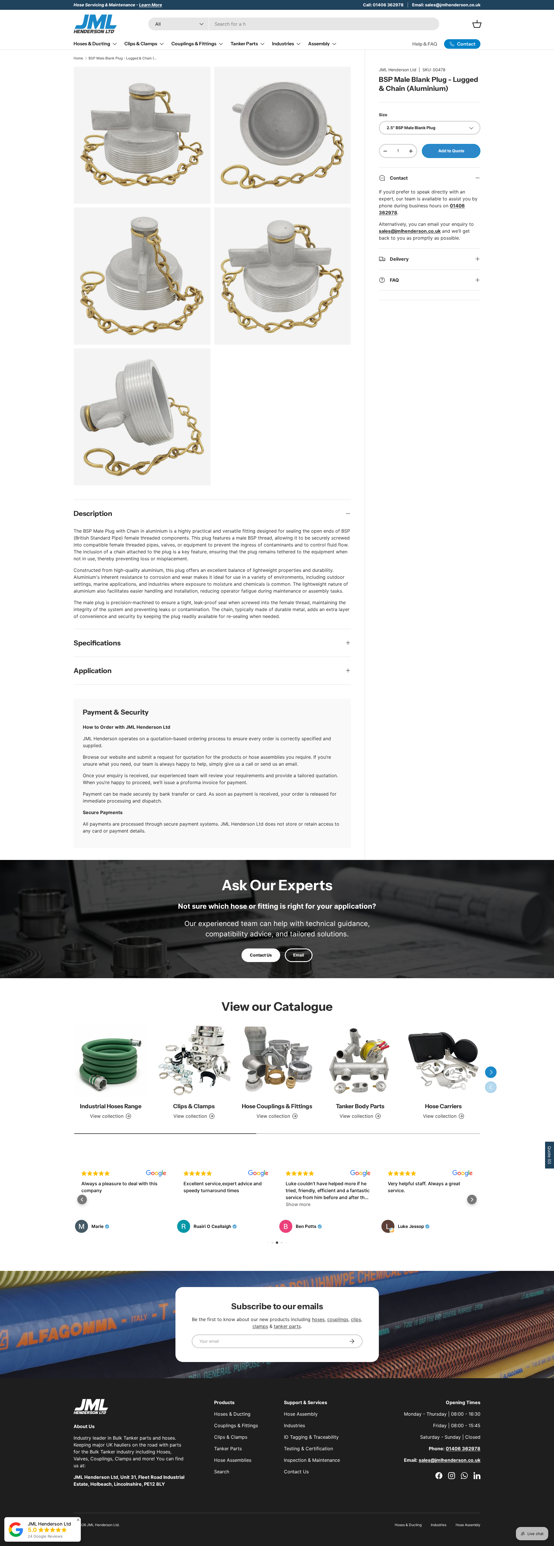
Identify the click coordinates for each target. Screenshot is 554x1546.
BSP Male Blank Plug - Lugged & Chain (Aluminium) (123, 58)
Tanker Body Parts (360, 1106)
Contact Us (261, 955)
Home (78, 58)
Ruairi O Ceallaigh (110, 1226)
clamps (260, 1326)
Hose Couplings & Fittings (277, 1106)
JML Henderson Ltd (397, 69)
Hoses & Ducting (92, 43)
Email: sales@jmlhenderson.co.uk (446, 4)
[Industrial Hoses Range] (110, 1060)
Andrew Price (412, 1226)
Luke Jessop (309, 1226)
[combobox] (293, 24)
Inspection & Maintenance (312, 1460)
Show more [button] (196, 1204)
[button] (82, 1199)
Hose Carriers (443, 1106)
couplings (337, 1319)
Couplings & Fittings (193, 43)
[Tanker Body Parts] (360, 1060)
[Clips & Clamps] (193, 1060)
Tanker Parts (244, 43)
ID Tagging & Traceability (311, 1437)
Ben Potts (204, 1226)
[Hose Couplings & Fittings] (277, 1060)
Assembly (319, 43)
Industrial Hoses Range (110, 1106)
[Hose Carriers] (443, 1060)
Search (221, 1471)
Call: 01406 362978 (383, 4)
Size (383, 114)
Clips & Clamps (140, 43)
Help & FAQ (424, 44)
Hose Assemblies (232, 1460)
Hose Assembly (301, 1414)
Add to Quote (451, 150)
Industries (283, 43)
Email (298, 955)
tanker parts (287, 1326)
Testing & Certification (308, 1448)
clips (356, 1319)
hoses (318, 1319)
